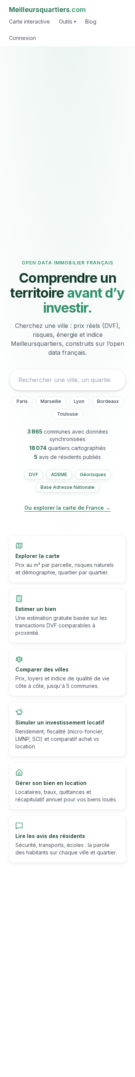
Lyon (79, 401)
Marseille (50, 401)
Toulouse (67, 414)
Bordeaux (108, 401)
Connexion (22, 38)
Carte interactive (29, 21)
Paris (22, 401)
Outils (67, 21)
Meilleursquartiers (47, 9)
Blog (90, 21)
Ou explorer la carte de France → (67, 508)
